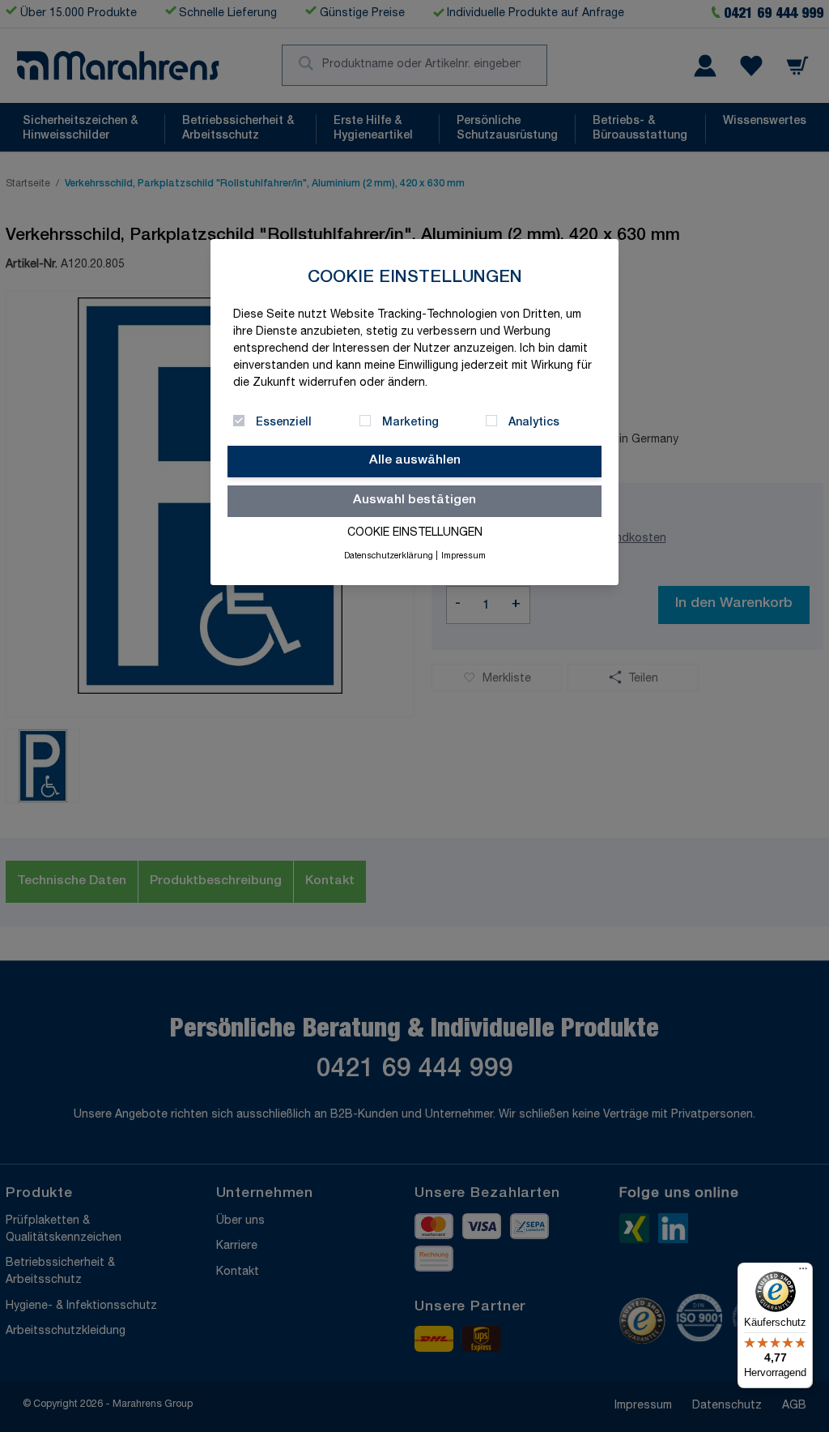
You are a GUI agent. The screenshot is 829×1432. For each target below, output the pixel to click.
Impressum (463, 557)
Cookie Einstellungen (415, 533)
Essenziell (284, 423)
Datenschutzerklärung (388, 557)
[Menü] (803, 1272)
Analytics (533, 423)
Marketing (410, 423)
